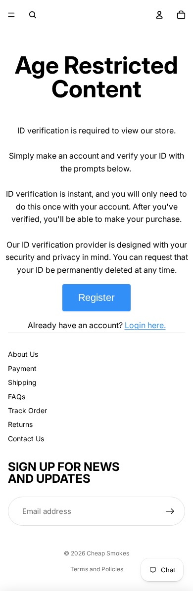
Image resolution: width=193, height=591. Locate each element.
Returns (20, 424)
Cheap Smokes (108, 553)
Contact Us (26, 438)
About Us (23, 354)
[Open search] (33, 15)
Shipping (22, 382)
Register (96, 297)
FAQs (16, 396)
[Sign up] (170, 511)
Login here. (145, 325)
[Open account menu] (159, 15)
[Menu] (11, 14)
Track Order (27, 410)
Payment (22, 368)
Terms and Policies (96, 569)
